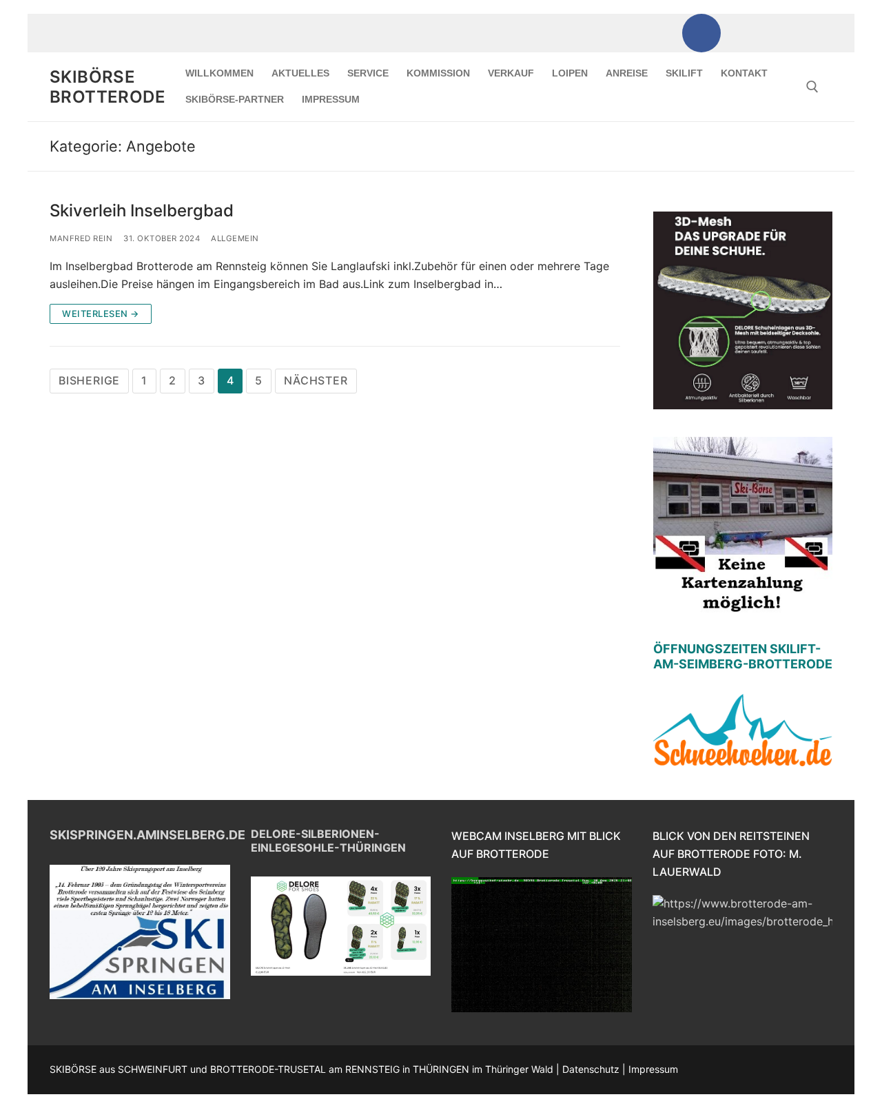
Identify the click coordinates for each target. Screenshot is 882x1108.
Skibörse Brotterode (107, 87)
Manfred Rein (81, 238)
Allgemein (235, 238)
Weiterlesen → (100, 313)
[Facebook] (701, 33)
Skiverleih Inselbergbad (142, 210)
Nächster (315, 380)
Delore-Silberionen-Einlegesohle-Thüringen (328, 840)
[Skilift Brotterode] (806, 33)
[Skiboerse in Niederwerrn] (754, 33)
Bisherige (89, 380)
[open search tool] (812, 87)
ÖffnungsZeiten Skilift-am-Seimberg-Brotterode (742, 656)
